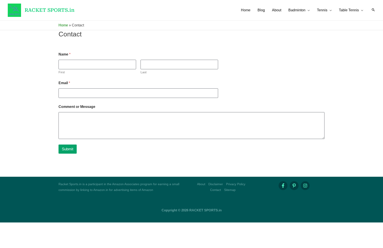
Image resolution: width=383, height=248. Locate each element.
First (62, 72)
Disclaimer (215, 184)
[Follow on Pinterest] (294, 185)
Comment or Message (77, 107)
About (201, 184)
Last (144, 72)
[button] (307, 10)
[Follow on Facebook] (283, 185)
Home (63, 25)
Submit (67, 149)
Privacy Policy (235, 184)
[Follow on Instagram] (305, 185)
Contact (215, 190)
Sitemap (230, 190)
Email (64, 83)
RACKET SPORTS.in (49, 10)
